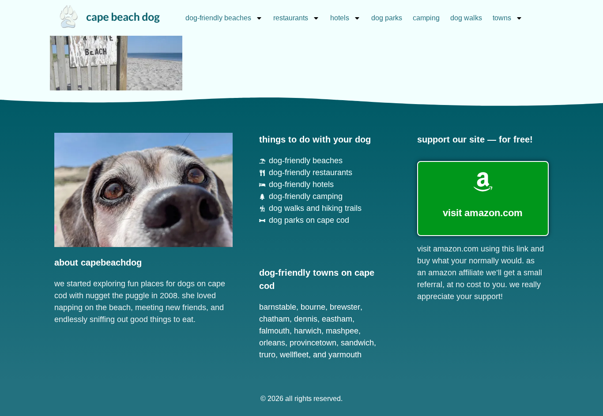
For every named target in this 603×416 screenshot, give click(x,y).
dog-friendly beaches (218, 18)
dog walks (466, 18)
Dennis (305, 319)
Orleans (272, 342)
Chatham (274, 319)
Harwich (307, 330)
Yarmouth (345, 354)
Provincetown (313, 342)
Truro (267, 354)
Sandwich (357, 342)
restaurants (290, 18)
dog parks (386, 18)
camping (426, 18)
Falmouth (274, 330)
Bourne (313, 307)
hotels (339, 18)
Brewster (345, 307)
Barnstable (277, 307)
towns (502, 18)
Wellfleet (294, 354)
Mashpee (342, 330)
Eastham (337, 319)
